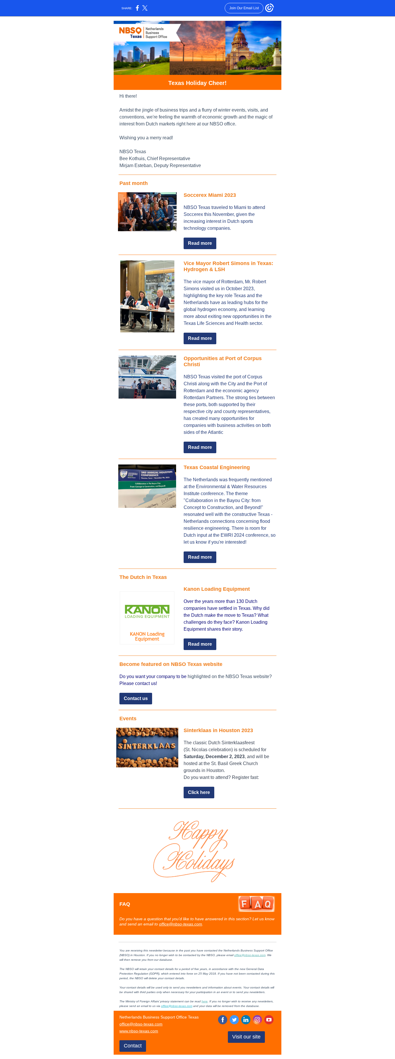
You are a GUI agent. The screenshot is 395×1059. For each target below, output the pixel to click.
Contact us (136, 698)
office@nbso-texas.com (180, 924)
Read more (200, 243)
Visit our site (246, 1037)
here (205, 1001)
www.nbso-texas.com (138, 1031)
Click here (199, 792)
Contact (133, 1046)
